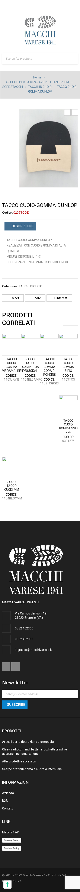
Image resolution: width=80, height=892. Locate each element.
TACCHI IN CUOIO (40, 87)
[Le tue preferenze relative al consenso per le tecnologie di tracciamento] (7, 884)
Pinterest (60, 298)
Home (37, 77)
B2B (5, 800)
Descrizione (21, 226)
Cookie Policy (11, 848)
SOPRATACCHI (12, 87)
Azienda (8, 793)
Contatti (7, 808)
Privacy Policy (12, 840)
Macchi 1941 (11, 832)
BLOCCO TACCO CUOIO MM (11, 485)
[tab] (20, 226)
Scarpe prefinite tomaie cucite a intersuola (32, 769)
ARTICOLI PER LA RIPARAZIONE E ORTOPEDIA (37, 82)
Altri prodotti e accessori (19, 761)
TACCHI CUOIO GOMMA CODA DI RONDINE (49, 366)
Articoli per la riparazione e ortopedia (28, 741)
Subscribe (16, 705)
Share (37, 298)
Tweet (14, 298)
